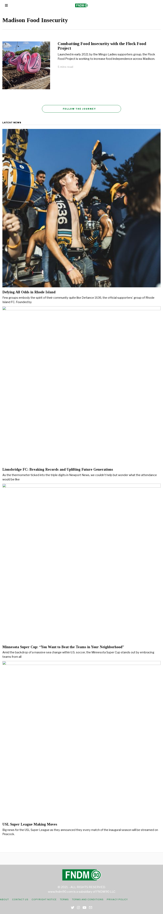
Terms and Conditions (88, 899)
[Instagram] (78, 907)
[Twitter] (72, 907)
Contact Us (20, 899)
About (4, 899)
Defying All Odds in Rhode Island (28, 292)
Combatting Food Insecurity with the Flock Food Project (102, 46)
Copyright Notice (44, 899)
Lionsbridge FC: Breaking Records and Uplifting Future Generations (57, 469)
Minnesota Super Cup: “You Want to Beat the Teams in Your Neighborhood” (63, 647)
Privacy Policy (117, 899)
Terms (64, 899)
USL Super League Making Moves (29, 824)
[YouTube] (84, 907)
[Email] (90, 907)
